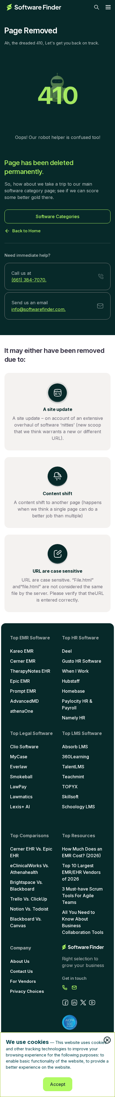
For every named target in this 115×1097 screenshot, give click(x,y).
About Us (20, 961)
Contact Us (21, 971)
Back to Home (26, 230)
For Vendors (23, 981)
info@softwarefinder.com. (38, 309)
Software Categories (57, 216)
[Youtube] (92, 1002)
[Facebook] (65, 1002)
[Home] (34, 7)
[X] (83, 1002)
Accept (57, 1084)
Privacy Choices (27, 991)
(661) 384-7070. (28, 280)
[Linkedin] (74, 1002)
